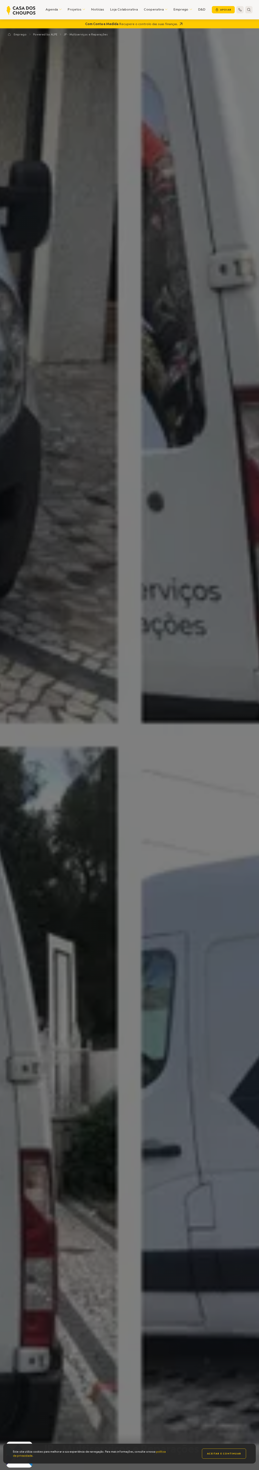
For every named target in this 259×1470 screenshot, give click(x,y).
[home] (21, 10)
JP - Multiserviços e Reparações (86, 34)
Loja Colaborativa (124, 9)
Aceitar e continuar (224, 1453)
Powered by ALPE (45, 34)
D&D (202, 9)
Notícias (97, 9)
